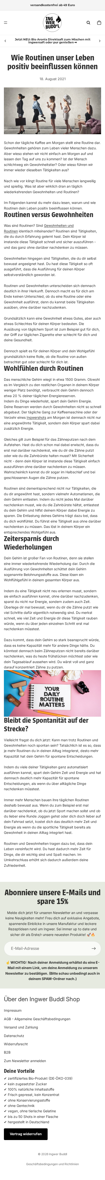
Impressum (12, 1010)
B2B (7, 1052)
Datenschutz (14, 1035)
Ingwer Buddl (58, 1154)
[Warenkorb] (99, 22)
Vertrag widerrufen (26, 1134)
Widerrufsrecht (16, 1044)
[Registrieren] (94, 948)
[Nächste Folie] (99, 41)
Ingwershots (36, 417)
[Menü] (5, 22)
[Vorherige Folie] (5, 41)
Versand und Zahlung (21, 1027)
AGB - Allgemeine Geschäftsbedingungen (37, 1019)
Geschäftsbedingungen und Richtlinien (52, 1164)
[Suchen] (88, 22)
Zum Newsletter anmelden (25, 1060)
